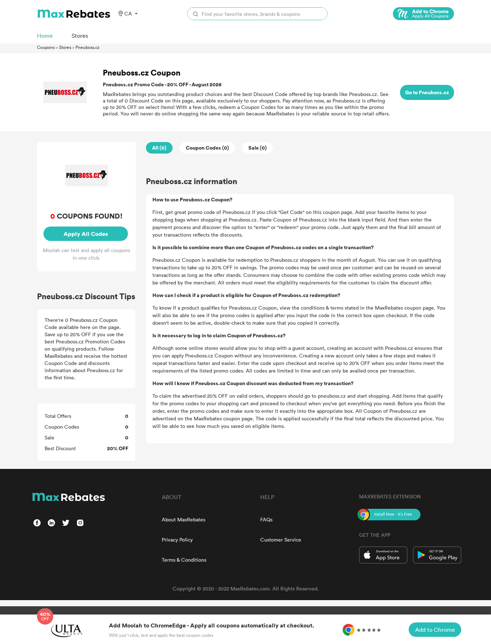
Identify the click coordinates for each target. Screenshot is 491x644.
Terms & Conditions (184, 559)
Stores (65, 47)
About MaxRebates (183, 519)
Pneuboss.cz (87, 47)
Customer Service (280, 539)
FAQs (266, 519)
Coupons (46, 47)
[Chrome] (423, 13)
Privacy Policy (177, 539)
